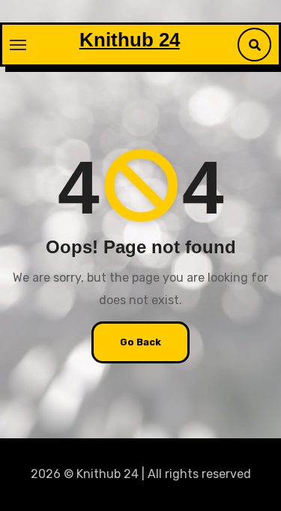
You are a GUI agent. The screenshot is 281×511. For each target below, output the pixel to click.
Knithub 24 (129, 39)
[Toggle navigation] (18, 45)
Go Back (140, 342)
